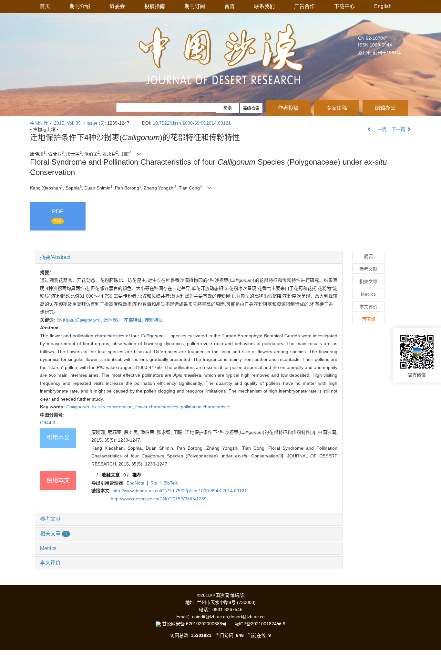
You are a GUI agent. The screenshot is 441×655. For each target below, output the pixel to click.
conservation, (113, 406)
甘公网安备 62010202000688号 (197, 623)
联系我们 (264, 6)
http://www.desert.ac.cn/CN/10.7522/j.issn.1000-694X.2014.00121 (179, 490)
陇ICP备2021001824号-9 (259, 623)
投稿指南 (154, 6)
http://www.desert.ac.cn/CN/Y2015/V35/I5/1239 (159, 498)
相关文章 (53, 533)
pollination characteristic (205, 406)
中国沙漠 (39, 123)
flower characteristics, (158, 406)
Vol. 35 (74, 123)
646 (240, 635)
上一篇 (379, 129)
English (383, 6)
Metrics (48, 548)
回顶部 (368, 319)
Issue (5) (96, 123)
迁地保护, (113, 319)
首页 (45, 6)
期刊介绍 (79, 6)
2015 (59, 123)
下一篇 (399, 129)
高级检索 (251, 108)
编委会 (117, 6)
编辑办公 (385, 108)
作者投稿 (288, 108)
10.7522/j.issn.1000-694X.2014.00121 (192, 123)
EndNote (135, 483)
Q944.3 (47, 422)
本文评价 (50, 562)
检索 (227, 107)
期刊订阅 (194, 6)
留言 (229, 6)
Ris (153, 483)
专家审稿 (336, 108)
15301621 (201, 635)
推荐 (136, 474)
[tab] (188, 257)
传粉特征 (154, 319)
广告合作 (304, 6)
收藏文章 (111, 474)
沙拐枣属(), (79, 319)
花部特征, (134, 319)
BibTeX (170, 483)
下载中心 (344, 6)
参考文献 (50, 519)
